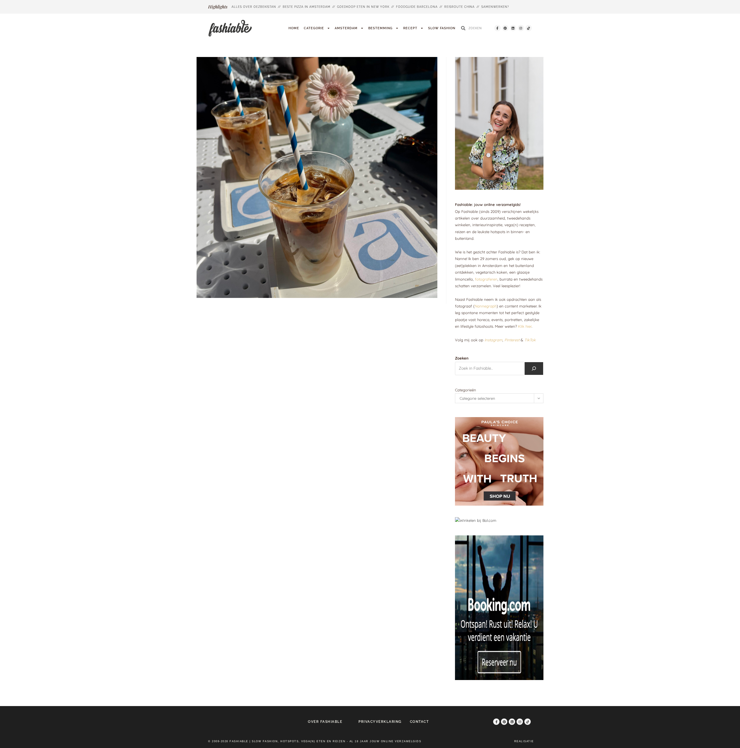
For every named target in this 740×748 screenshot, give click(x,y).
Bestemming (380, 28)
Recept (410, 28)
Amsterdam (346, 28)
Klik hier (525, 326)
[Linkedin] (513, 28)
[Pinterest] (505, 28)
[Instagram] (521, 28)
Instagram (493, 340)
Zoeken (462, 358)
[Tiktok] (529, 28)
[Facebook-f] (497, 28)
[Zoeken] (533, 368)
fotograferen (486, 279)
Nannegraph (486, 306)
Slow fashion (441, 28)
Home (293, 28)
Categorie (314, 28)
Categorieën (465, 390)
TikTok (530, 340)
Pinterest (511, 340)
